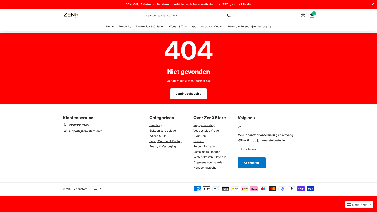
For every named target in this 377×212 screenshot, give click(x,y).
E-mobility (124, 26)
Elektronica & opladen (163, 130)
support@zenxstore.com (85, 130)
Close (372, 4)
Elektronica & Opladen (150, 26)
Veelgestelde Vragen (206, 130)
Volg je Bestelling (204, 125)
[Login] (303, 15)
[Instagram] (239, 127)
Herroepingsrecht (204, 167)
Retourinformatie (204, 146)
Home (110, 26)
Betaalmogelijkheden (206, 151)
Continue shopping (188, 93)
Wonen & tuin (157, 135)
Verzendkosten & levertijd (209, 157)
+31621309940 (78, 125)
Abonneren (252, 162)
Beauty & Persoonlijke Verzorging (249, 26)
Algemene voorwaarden (208, 162)
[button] (359, 204)
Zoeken (229, 15)
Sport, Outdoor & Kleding (207, 26)
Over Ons (199, 135)
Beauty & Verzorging (162, 146)
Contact (198, 141)
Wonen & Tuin (178, 26)
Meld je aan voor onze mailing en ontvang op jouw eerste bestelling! (265, 137)
